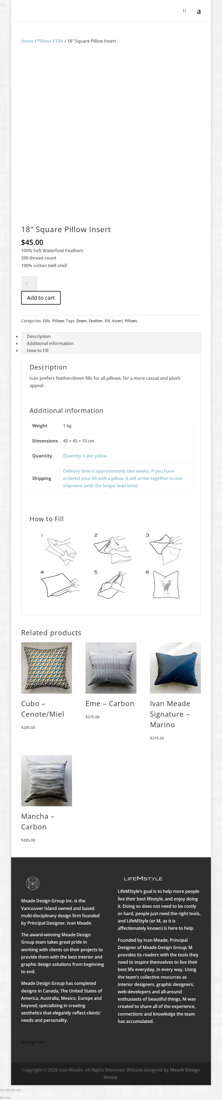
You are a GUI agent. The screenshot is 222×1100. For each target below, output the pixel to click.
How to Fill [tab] (37, 350)
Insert (117, 320)
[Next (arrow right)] (7, 1098)
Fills (59, 41)
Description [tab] (39, 336)
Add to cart (41, 297)
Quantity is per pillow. (85, 456)
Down (81, 320)
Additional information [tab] (50, 343)
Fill (107, 320)
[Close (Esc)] (18, 1090)
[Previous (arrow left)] (2, 1098)
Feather (96, 320)
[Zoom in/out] (2, 1090)
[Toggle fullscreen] (7, 1090)
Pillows (44, 41)
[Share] (13, 1090)
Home (27, 41)
